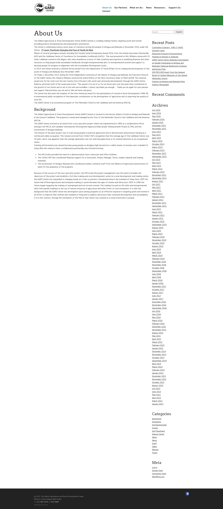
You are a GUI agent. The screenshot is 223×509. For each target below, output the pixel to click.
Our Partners (120, 7)
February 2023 (158, 172)
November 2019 (159, 240)
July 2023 (156, 159)
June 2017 (156, 295)
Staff (154, 443)
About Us (107, 7)
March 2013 (157, 401)
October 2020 (158, 221)
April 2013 (156, 397)
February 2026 (158, 119)
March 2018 (157, 280)
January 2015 (157, 348)
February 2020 (158, 237)
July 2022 (156, 184)
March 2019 (157, 255)
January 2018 (157, 283)
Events (155, 428)
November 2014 (159, 354)
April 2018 (156, 277)
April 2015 (156, 339)
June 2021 (156, 209)
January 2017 (157, 298)
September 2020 (159, 224)
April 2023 (156, 165)
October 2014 (158, 357)
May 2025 (156, 135)
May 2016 (156, 317)
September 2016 (159, 308)
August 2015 (157, 333)
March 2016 (157, 320)
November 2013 (159, 379)
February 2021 (158, 215)
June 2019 (156, 249)
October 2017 (158, 289)
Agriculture (156, 418)
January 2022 (157, 199)
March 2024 (157, 147)
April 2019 (156, 252)
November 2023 (159, 153)
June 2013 (156, 391)
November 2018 (159, 264)
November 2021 (159, 203)
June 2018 (156, 274)
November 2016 (159, 305)
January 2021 (157, 218)
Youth (154, 452)
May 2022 (156, 187)
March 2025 (157, 141)
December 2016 (159, 302)
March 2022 (157, 193)
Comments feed (159, 473)
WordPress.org (158, 476)
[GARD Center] (45, 8)
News (149, 7)
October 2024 (158, 144)
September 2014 (159, 360)
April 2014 (156, 363)
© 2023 (37, 496)
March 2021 (157, 212)
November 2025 (159, 128)
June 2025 (156, 131)
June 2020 (156, 230)
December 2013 (159, 376)
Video (154, 446)
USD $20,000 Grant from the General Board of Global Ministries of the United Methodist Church (169, 75)
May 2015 (156, 336)
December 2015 (159, 326)
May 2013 (156, 394)
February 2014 (158, 370)
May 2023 (156, 162)
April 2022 (156, 190)
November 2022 (159, 175)
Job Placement (158, 431)
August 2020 (157, 227)
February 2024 (158, 150)
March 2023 (157, 169)
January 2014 (157, 373)
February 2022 (158, 196)
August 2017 (157, 292)
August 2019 (157, 246)
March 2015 (157, 342)
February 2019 (158, 258)
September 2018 (159, 271)
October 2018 (158, 268)
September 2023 (159, 156)
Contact (106, 11)
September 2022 (159, 178)
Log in (154, 467)
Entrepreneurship (159, 425)
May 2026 (156, 116)
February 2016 (158, 323)
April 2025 (156, 138)
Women (155, 449)
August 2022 (157, 181)
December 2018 (159, 261)
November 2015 (159, 329)
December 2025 (159, 125)
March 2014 (157, 367)
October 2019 (158, 243)
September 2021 (159, 206)
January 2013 (157, 404)
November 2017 (159, 286)
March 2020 (157, 234)
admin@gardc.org (41, 504)
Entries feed (157, 470)
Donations (156, 421)
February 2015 (158, 345)
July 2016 (156, 311)
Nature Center (158, 434)
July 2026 (156, 110)
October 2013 (158, 382)
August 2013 (157, 385)
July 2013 (156, 388)
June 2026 (156, 113)
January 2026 (157, 122)
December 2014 (159, 351)
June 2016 (156, 314)
